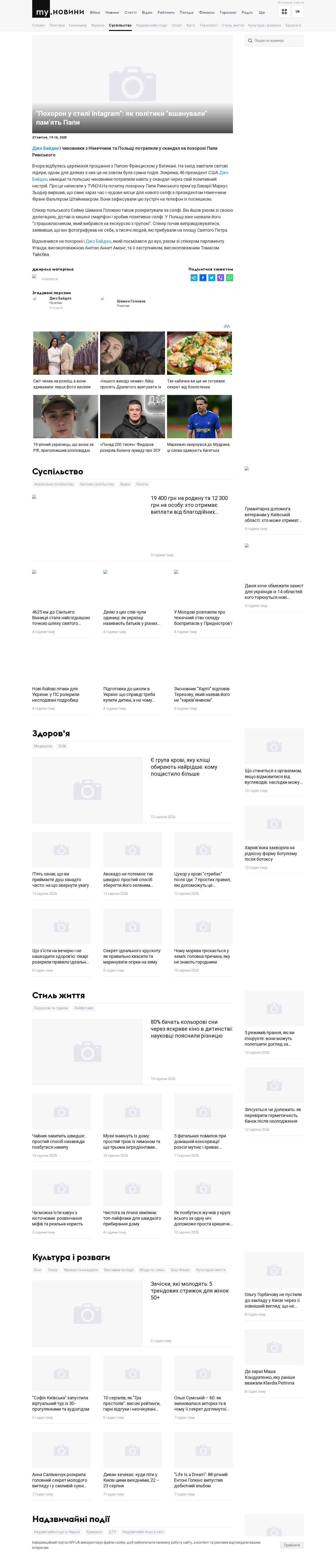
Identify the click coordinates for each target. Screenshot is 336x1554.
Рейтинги (166, 13)
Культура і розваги (264, 25)
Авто (190, 25)
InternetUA (50, 279)
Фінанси (206, 13)
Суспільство (120, 25)
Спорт (177, 25)
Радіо (247, 13)
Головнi (38, 25)
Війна (95, 13)
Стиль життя (233, 25)
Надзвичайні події (152, 25)
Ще (262, 13)
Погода (187, 13)
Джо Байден (45, 148)
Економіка (78, 25)
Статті (130, 13)
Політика (57, 25)
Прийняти (292, 1545)
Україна (98, 25)
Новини (68, 11)
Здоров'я (293, 25)
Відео (147, 13)
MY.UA (42, 9)
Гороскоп (228, 13)
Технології (208, 25)
